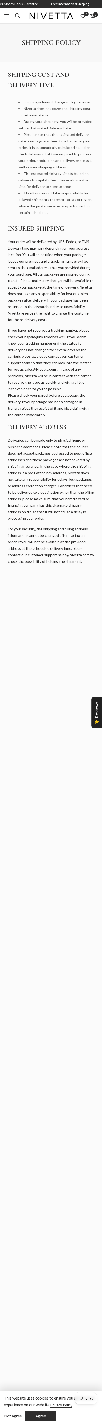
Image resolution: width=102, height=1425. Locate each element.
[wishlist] (83, 16)
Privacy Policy (61, 1405)
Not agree (13, 1416)
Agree (40, 1416)
